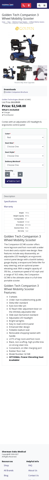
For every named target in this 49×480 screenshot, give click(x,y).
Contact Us (33, 475)
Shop (8, 22)
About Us (32, 470)
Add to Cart (14, 181)
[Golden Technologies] (24, 28)
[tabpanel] (24, 287)
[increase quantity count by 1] (20, 174)
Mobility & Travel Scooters (20, 22)
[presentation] (45, 72)
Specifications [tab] (10, 201)
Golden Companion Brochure (17, 92)
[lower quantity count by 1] (7, 174)
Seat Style (10, 152)
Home (3, 22)
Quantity (9, 170)
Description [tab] (9, 196)
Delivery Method (13, 161)
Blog (6, 475)
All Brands (8, 470)
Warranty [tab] (8, 206)
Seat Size (9, 143)
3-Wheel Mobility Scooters (36, 22)
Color (8, 133)
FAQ (30, 465)
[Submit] (39, 5)
